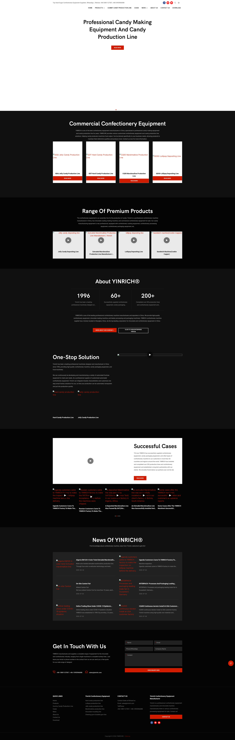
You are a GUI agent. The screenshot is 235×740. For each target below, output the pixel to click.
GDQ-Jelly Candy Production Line (67, 173)
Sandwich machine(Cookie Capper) (167, 253)
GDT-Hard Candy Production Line (101, 173)
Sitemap (127, 736)
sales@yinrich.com (128, 703)
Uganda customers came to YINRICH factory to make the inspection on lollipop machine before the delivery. (64, 507)
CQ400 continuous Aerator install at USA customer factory (158, 606)
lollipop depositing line (134, 252)
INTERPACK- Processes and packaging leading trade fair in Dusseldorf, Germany (156, 584)
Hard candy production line (63, 417)
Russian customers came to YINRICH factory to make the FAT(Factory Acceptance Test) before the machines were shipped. (90, 510)
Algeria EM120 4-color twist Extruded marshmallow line (95, 560)
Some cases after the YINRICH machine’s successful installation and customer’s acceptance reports (169, 507)
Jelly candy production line (88, 417)
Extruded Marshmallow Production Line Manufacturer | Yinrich (101, 253)
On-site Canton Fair (83, 584)
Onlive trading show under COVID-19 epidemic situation (93, 606)
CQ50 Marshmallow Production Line (134, 175)
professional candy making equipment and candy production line (117, 29)
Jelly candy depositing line (68, 252)
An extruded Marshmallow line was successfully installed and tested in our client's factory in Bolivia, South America (143, 507)
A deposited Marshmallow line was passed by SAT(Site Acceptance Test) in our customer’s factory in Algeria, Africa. (116, 507)
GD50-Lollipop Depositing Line (167, 173)
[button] (117, 109)
